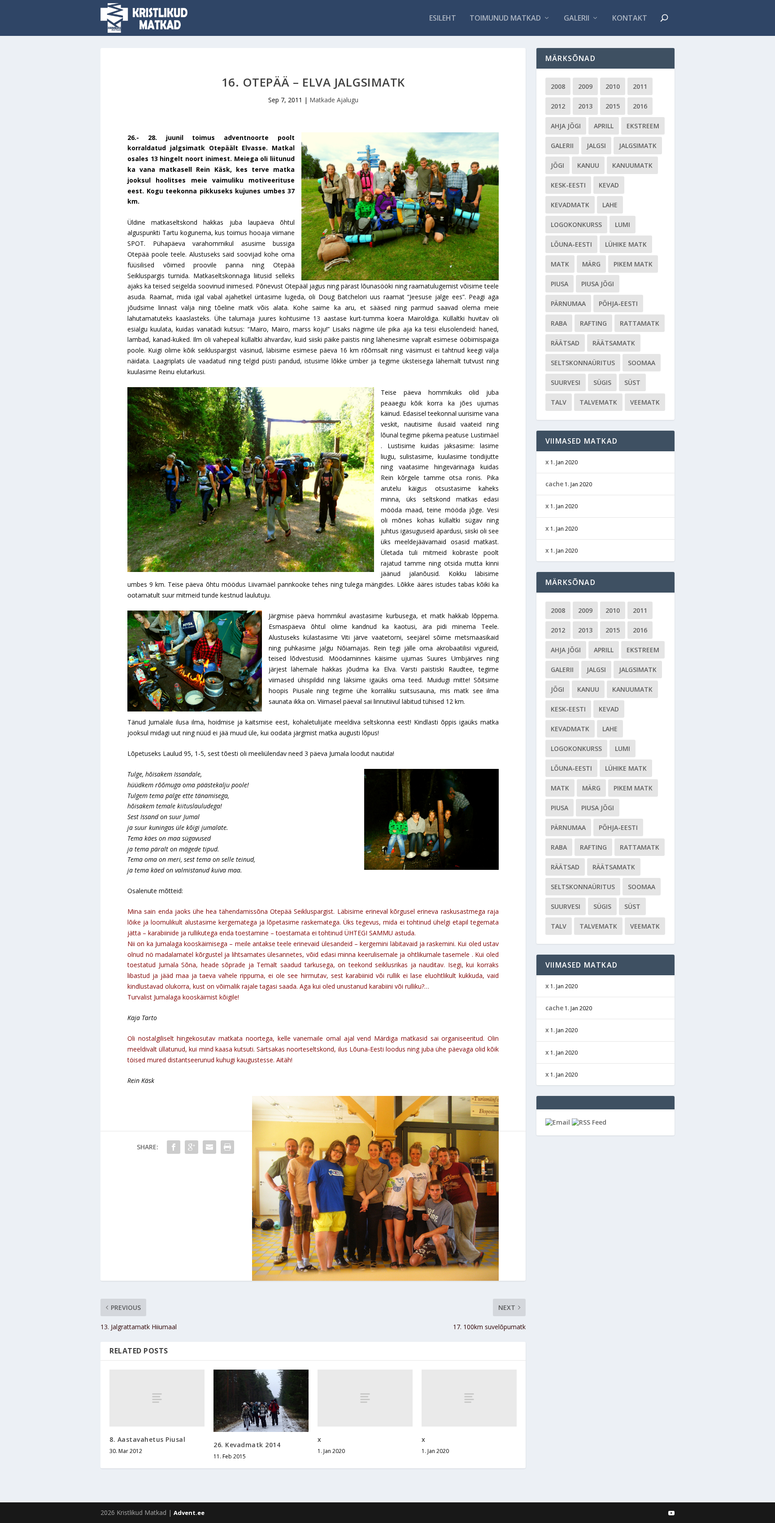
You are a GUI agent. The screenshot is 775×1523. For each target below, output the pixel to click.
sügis (602, 382)
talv (558, 402)
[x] (365, 1398)
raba (559, 323)
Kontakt (629, 18)
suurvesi (565, 382)
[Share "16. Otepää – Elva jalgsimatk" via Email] (209, 1147)
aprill (604, 126)
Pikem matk (633, 264)
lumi (622, 224)
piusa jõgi (597, 283)
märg (591, 264)
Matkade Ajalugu (333, 100)
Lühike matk (626, 244)
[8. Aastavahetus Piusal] (157, 1398)
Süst (632, 382)
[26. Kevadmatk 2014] (261, 1401)
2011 (640, 86)
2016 (640, 106)
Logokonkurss (576, 224)
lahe (610, 205)
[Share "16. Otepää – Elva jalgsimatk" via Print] (227, 1147)
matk (560, 264)
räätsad (565, 343)
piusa (559, 283)
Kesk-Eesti (568, 185)
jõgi (557, 165)
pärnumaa (568, 303)
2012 (558, 106)
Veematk (645, 402)
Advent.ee (189, 1513)
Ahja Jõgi (566, 126)
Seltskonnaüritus (583, 362)
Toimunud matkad (505, 18)
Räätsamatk (613, 343)
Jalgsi (596, 145)
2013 (585, 106)
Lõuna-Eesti (571, 244)
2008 (558, 86)
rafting (593, 323)
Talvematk (598, 402)
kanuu (588, 165)
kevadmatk (570, 205)
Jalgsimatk (638, 145)
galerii (562, 145)
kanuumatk (632, 165)
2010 (612, 86)
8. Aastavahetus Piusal (147, 1439)
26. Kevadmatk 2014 (246, 1444)
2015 (612, 106)
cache (554, 484)
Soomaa (641, 362)
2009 (585, 86)
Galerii (576, 18)
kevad (609, 185)
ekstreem (643, 126)
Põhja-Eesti (618, 303)
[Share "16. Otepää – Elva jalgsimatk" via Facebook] (174, 1147)
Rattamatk (639, 323)
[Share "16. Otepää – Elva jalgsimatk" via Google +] (191, 1147)
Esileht (442, 18)
